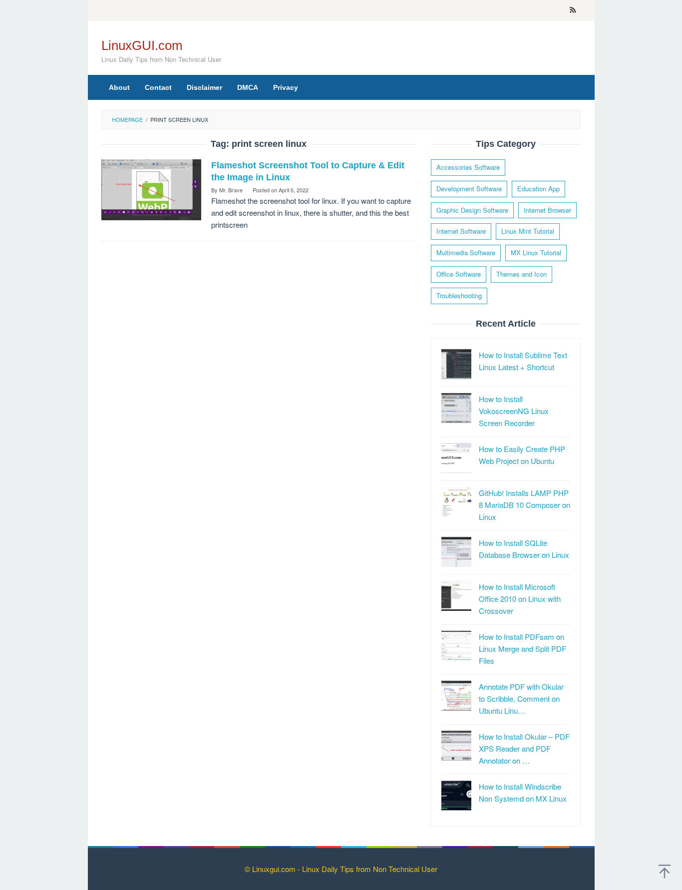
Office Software (458, 274)
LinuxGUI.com (142, 45)
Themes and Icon (521, 274)
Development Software (469, 188)
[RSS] (573, 10)
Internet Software (461, 231)
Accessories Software (468, 167)
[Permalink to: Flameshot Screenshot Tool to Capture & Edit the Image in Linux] (151, 188)
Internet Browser (547, 210)
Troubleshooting (459, 295)
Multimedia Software (465, 252)
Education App (538, 188)
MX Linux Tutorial (536, 252)
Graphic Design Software (472, 210)
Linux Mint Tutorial (527, 231)
